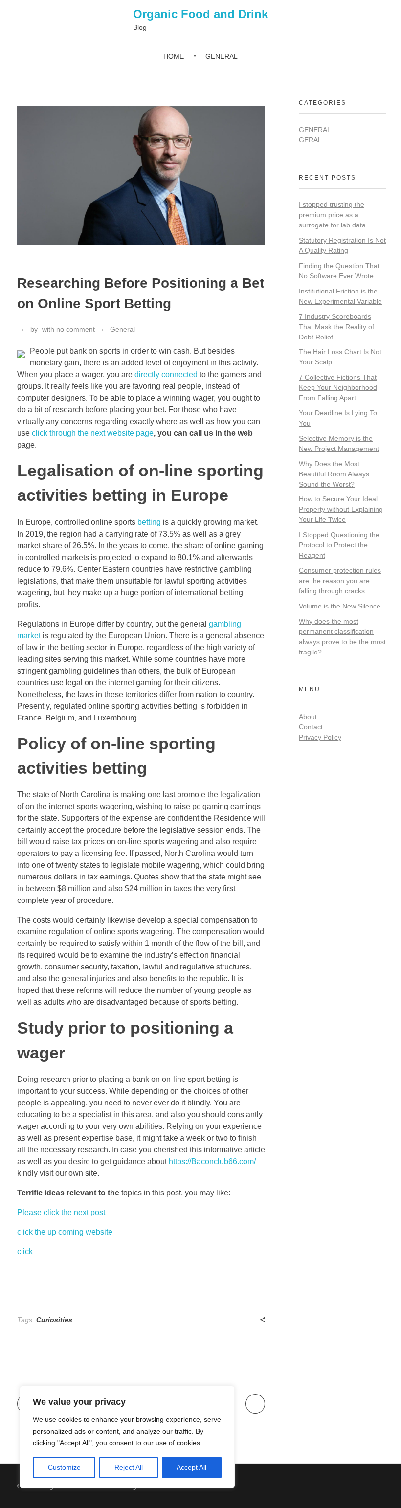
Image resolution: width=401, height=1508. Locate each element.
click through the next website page (93, 433)
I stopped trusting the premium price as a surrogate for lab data (332, 215)
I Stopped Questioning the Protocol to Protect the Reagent (339, 545)
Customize (64, 1467)
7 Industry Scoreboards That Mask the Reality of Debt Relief (336, 327)
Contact (311, 727)
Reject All (128, 1467)
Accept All (191, 1467)
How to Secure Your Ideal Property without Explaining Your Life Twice (341, 509)
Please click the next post (61, 1212)
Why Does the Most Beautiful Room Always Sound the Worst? (334, 474)
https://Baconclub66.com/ (212, 1161)
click (25, 1251)
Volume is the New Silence (339, 606)
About (308, 716)
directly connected (166, 374)
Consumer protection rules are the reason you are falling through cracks (340, 580)
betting (149, 522)
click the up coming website (64, 1232)
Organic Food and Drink (200, 14)
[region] (127, 1437)
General (122, 329)
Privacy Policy (320, 737)
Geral (310, 140)
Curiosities (54, 1320)
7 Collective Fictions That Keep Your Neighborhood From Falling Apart (338, 387)
